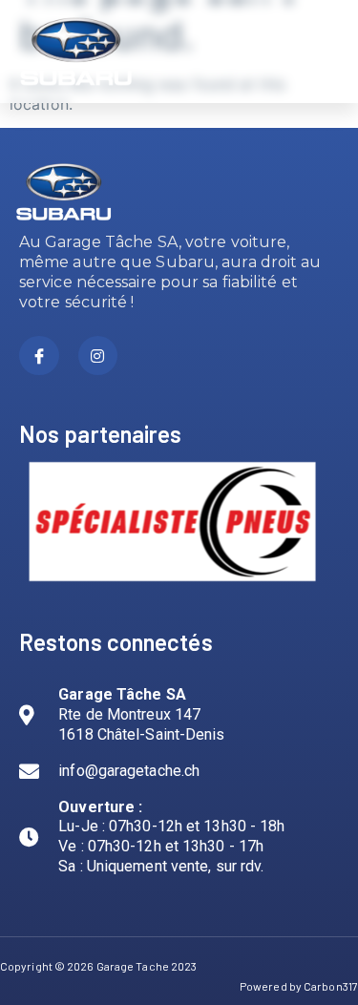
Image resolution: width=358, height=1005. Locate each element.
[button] (321, 51)
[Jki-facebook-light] (39, 356)
